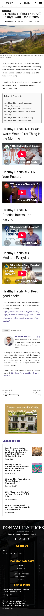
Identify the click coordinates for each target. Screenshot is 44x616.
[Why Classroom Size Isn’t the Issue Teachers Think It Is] (37, 495)
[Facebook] (38, 336)
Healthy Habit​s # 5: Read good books (18, 120)
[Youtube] (28, 538)
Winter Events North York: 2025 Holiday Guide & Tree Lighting (17, 507)
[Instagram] (19, 538)
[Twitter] (24, 538)
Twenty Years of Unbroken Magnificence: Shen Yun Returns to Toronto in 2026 (17, 467)
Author (6, 331)
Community (7, 11)
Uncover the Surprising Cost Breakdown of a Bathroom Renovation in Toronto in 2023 (15, 603)
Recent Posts (16, 331)
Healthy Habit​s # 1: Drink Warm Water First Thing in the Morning (20, 104)
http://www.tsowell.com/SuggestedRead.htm (21, 314)
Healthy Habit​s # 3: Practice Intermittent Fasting (20, 113)
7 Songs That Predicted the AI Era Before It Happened (18, 481)
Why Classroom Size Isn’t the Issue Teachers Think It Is (17, 494)
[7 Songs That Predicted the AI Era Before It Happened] (37, 482)
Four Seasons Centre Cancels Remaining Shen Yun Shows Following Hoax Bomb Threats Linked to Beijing (17, 452)
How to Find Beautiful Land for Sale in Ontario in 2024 (15, 591)
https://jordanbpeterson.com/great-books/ (20, 311)
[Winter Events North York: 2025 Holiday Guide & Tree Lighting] (37, 509)
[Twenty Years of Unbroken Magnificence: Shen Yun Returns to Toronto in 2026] (37, 468)
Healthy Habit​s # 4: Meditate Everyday (19, 117)
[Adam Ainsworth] (9, 341)
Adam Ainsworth (10, 21)
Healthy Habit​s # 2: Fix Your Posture (18, 109)
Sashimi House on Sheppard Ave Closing (10, 394)
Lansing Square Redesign (36, 394)
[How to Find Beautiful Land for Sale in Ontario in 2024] (38, 592)
